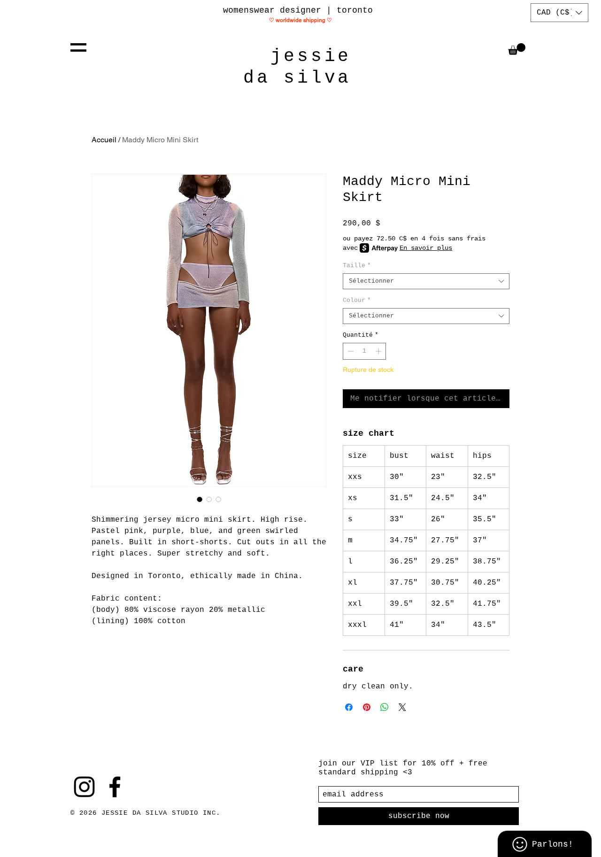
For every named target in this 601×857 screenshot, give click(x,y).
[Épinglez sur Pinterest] (366, 707)
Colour (357, 300)
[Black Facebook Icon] (115, 787)
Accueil (104, 139)
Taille (357, 265)
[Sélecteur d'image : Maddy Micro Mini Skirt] (199, 499)
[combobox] (426, 281)
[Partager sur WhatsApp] (384, 707)
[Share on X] (402, 707)
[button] (78, 47)
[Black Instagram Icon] (84, 787)
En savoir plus (426, 248)
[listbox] (559, 12)
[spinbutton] (364, 351)
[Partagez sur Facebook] (348, 707)
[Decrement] (349, 351)
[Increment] (379, 351)
